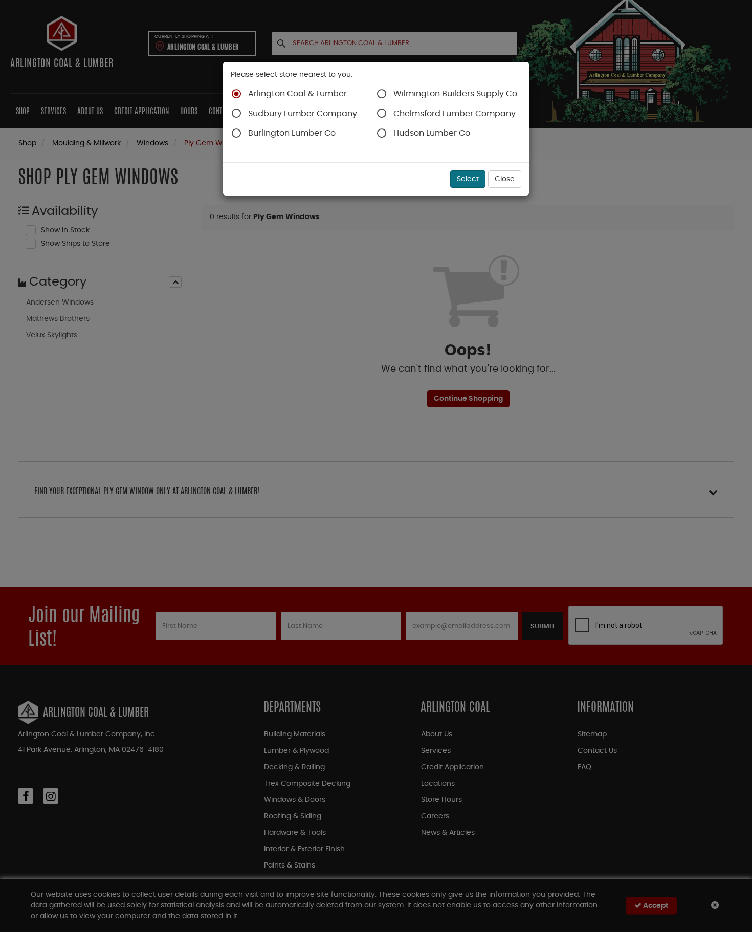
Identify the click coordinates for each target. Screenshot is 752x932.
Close (505, 179)
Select (468, 179)
